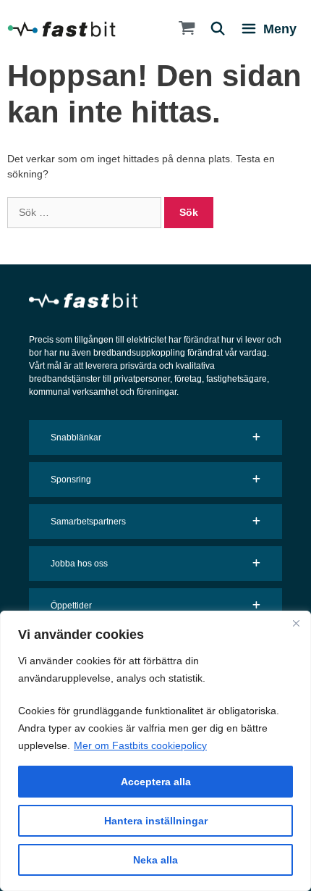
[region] (155, 751)
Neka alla (155, 860)
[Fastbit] (61, 29)
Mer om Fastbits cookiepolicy (140, 745)
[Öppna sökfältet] (211, 29)
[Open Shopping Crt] (180, 29)
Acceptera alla (156, 781)
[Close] (295, 623)
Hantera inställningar (156, 821)
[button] (155, 437)
